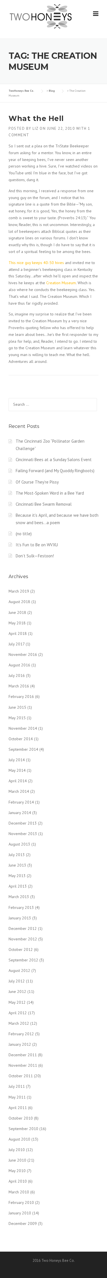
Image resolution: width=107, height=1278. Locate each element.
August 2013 (19, 844)
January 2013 (20, 918)
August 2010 (19, 1139)
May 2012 (17, 1002)
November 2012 (23, 939)
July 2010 (17, 1149)
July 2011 (17, 1086)
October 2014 (21, 738)
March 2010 (19, 1192)
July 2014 (17, 759)
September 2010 (23, 1128)
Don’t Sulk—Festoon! (35, 556)
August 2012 (19, 970)
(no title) (24, 533)
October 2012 (21, 949)
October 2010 (21, 1118)
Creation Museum (61, 282)
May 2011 (17, 1097)
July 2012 (17, 981)
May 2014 (17, 770)
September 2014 (23, 749)
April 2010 (18, 1181)
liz (36, 128)
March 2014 (19, 791)
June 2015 (17, 707)
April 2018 (18, 633)
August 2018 (19, 601)
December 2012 (23, 928)
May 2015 (17, 717)
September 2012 (23, 960)
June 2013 (17, 865)
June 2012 (17, 991)
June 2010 (17, 1160)
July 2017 (17, 644)
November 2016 (23, 654)
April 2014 (18, 780)
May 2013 (17, 875)
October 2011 (21, 1075)
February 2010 (21, 1202)
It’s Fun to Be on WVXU (37, 544)
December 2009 (23, 1223)
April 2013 (18, 886)
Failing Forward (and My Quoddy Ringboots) (55, 470)
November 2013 (23, 833)
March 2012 (19, 1023)
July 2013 (17, 854)
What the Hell (36, 118)
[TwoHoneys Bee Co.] (41, 16)
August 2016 (19, 665)
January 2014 (20, 812)
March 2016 (19, 686)
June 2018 (17, 612)
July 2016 (17, 675)
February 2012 (21, 1033)
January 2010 (20, 1213)
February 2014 (21, 802)
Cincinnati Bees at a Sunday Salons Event (54, 459)
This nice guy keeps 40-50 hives (36, 262)
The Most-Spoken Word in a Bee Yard (50, 493)
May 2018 (17, 623)
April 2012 (18, 1012)
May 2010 (17, 1170)
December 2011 (23, 1054)
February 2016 (21, 696)
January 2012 (20, 1044)
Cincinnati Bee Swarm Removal (44, 504)
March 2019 (19, 591)
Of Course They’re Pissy (37, 482)
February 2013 (21, 907)
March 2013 (19, 896)
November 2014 (23, 728)
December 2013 (23, 823)
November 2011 (23, 1065)
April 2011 (18, 1107)
